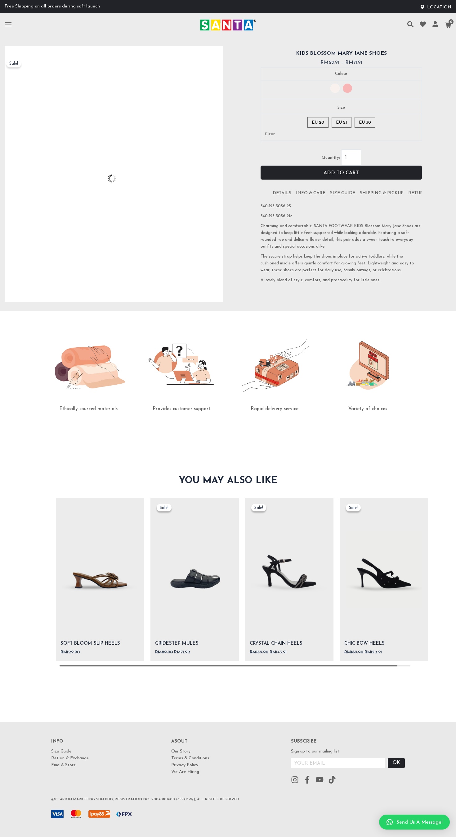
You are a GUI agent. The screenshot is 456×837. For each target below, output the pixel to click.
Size (341, 108)
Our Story (180, 751)
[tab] (282, 193)
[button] (414, 822)
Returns (418, 193)
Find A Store (63, 765)
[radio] (335, 88)
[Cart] (448, 25)
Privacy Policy (184, 765)
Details (282, 193)
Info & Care (310, 193)
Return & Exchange (70, 758)
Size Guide (342, 193)
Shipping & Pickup (382, 193)
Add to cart (341, 173)
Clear (270, 134)
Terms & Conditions (190, 758)
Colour (341, 74)
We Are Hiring (185, 772)
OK (396, 763)
